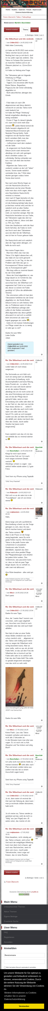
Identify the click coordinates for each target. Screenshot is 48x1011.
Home (8, 10)
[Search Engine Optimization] (24, 895)
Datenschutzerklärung (24, 12)
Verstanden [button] (24, 1006)
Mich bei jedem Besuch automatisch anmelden (21, 967)
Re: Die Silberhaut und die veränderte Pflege (25, 360)
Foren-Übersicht (9, 17)
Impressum (37, 10)
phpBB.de (34, 892)
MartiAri (18, 23)
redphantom (14, 512)
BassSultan (26, 23)
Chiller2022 (14, 43)
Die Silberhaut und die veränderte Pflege (23, 39)
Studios (14, 10)
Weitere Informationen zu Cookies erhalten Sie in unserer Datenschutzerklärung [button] (20, 996)
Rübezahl (13, 492)
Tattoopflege (26, 17)
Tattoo (18, 17)
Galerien (22, 10)
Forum (28, 10)
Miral (12, 593)
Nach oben (42, 354)
